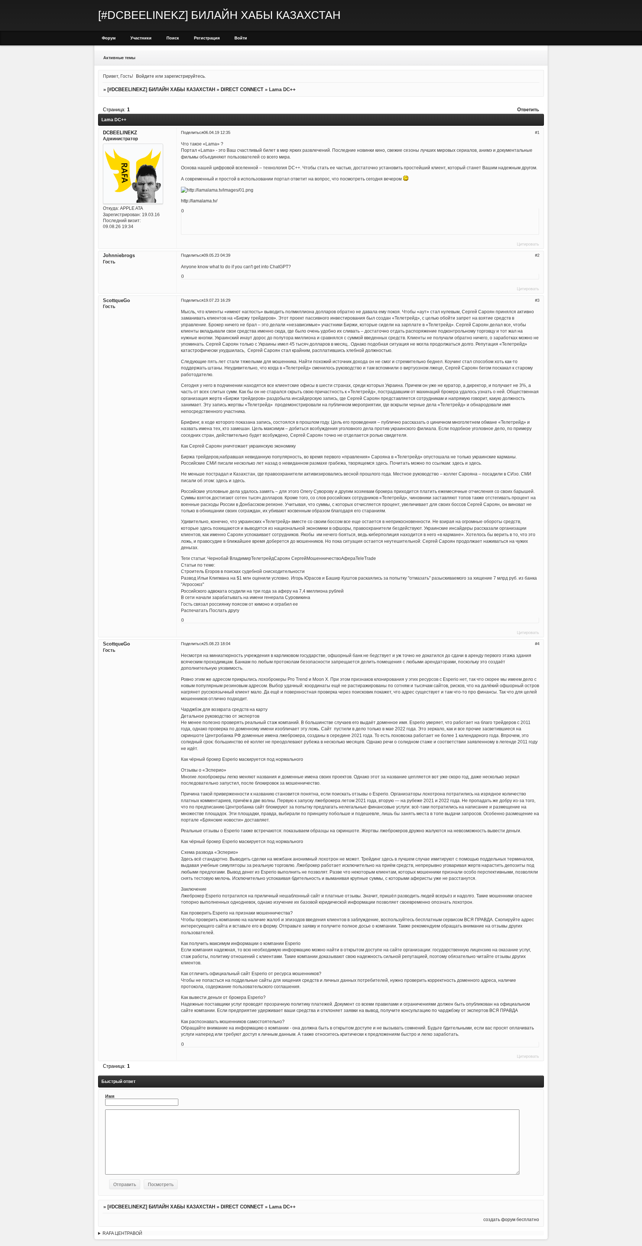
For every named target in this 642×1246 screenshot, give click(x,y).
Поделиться (192, 132)
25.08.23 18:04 (217, 643)
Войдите (145, 76)
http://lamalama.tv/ (199, 200)
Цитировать (528, 244)
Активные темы (119, 57)
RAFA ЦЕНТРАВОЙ (122, 1233)
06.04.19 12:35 (217, 132)
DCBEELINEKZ (120, 132)
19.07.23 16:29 (217, 300)
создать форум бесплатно (511, 1219)
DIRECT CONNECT (242, 89)
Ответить (528, 109)
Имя (109, 1096)
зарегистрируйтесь (184, 76)
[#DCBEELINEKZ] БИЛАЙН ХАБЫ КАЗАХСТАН (161, 89)
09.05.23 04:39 (217, 255)
